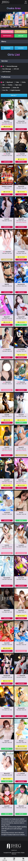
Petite (24, 82)
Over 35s (5, 90)
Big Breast (10, 82)
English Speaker (15, 90)
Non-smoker (6, 87)
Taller (17, 82)
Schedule (7, 48)
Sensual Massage (12, 66)
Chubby (10, 85)
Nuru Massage (6, 69)
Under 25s (16, 87)
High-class (18, 85)
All (3, 66)
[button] (7, 115)
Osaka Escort (14, 850)
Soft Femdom (6, 71)
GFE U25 (16, 69)
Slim (3, 85)
